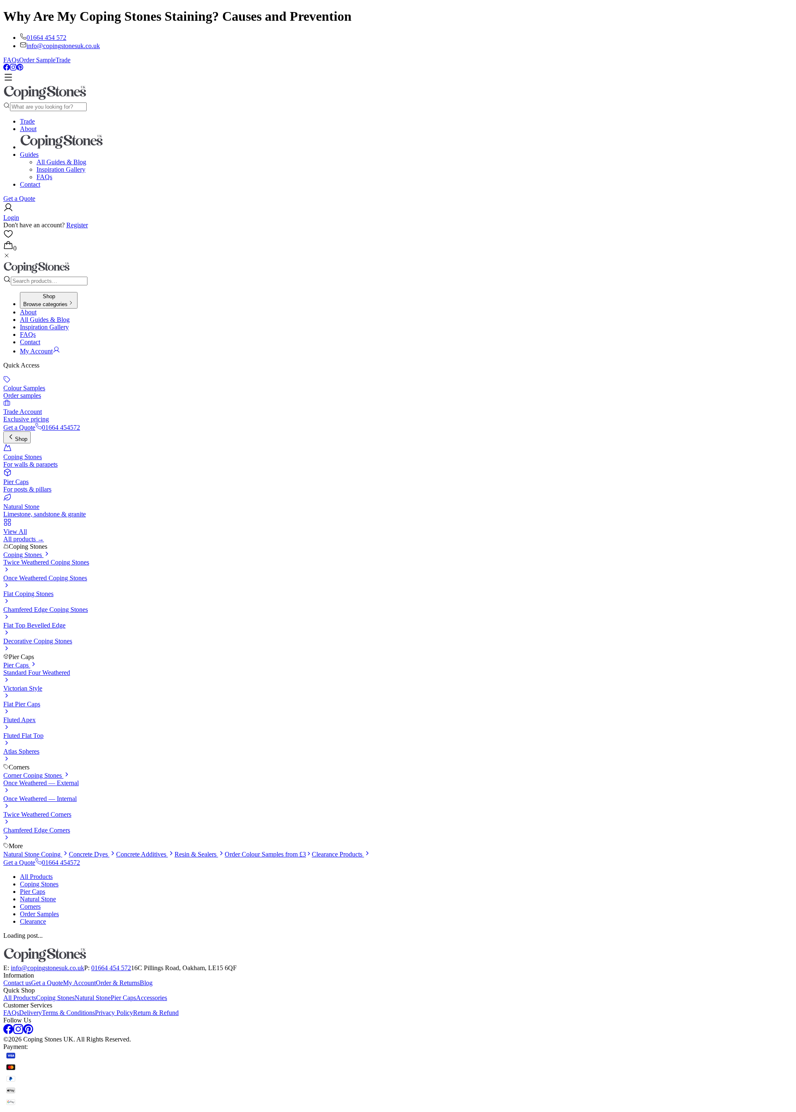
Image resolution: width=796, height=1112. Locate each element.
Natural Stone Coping (32, 854)
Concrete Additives (142, 854)
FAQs (11, 59)
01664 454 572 (46, 37)
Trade (63, 59)
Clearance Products (338, 854)
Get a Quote (19, 198)
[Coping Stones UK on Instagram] (13, 68)
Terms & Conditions (68, 1012)
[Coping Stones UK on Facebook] (6, 68)
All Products (36, 876)
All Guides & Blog (61, 161)
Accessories (151, 997)
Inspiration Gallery (60, 169)
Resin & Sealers (196, 854)
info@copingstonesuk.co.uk (63, 45)
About (28, 128)
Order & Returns (118, 982)
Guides (29, 154)
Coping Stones (23, 554)
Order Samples (39, 913)
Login (11, 217)
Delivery (30, 1012)
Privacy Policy (114, 1012)
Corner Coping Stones (33, 775)
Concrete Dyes (89, 854)
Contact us (17, 982)
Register (77, 225)
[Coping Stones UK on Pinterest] (20, 68)
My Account (79, 982)
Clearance (33, 921)
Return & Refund (156, 1012)
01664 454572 (61, 427)
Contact (30, 184)
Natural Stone (38, 899)
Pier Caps (16, 665)
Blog (146, 982)
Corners (30, 906)
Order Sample (37, 59)
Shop (21, 439)
